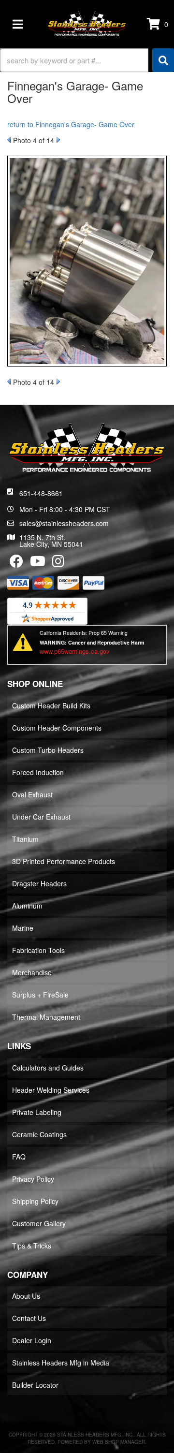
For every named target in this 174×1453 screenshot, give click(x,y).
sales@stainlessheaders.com (64, 523)
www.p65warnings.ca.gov (75, 651)
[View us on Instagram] (58, 563)
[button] (87, 60)
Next (58, 140)
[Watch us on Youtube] (37, 563)
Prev (9, 140)
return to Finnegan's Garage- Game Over (70, 124)
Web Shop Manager (118, 1441)
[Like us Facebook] (16, 563)
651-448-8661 (41, 493)
